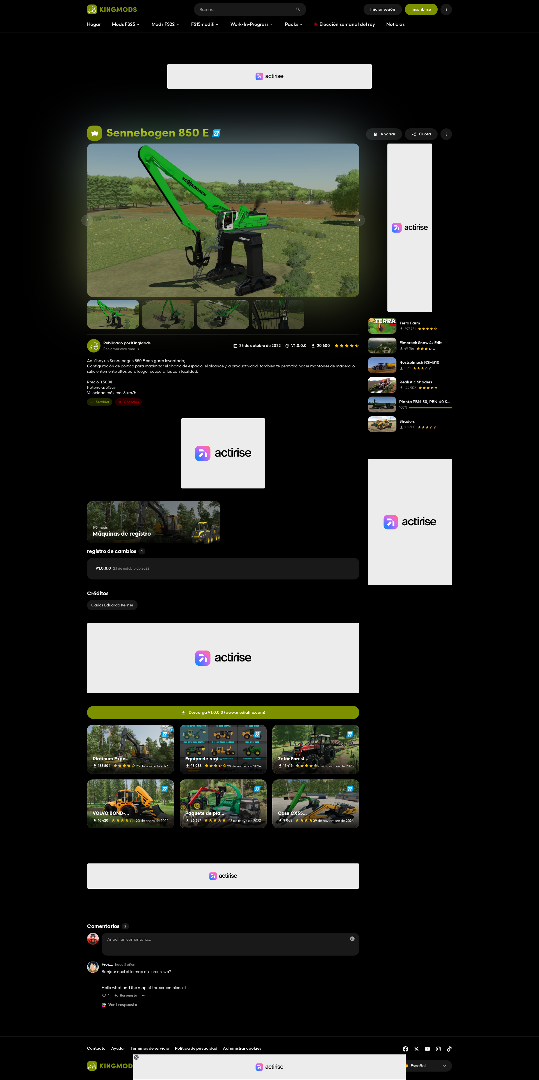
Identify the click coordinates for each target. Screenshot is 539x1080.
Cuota (425, 134)
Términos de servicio (150, 1048)
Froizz (107, 964)
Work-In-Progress (249, 24)
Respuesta (128, 995)
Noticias (395, 24)
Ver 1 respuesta (122, 1005)
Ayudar (118, 1048)
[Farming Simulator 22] (216, 133)
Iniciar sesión (382, 9)
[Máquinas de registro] (205, 532)
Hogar (94, 24)
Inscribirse (421, 9)
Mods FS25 (123, 24)
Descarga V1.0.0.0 (227, 712)
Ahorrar (387, 134)
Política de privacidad (196, 1048)
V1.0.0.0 (122, 568)
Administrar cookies (242, 1048)
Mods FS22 (163, 24)
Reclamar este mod (119, 349)
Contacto (96, 1048)
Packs (291, 24)
